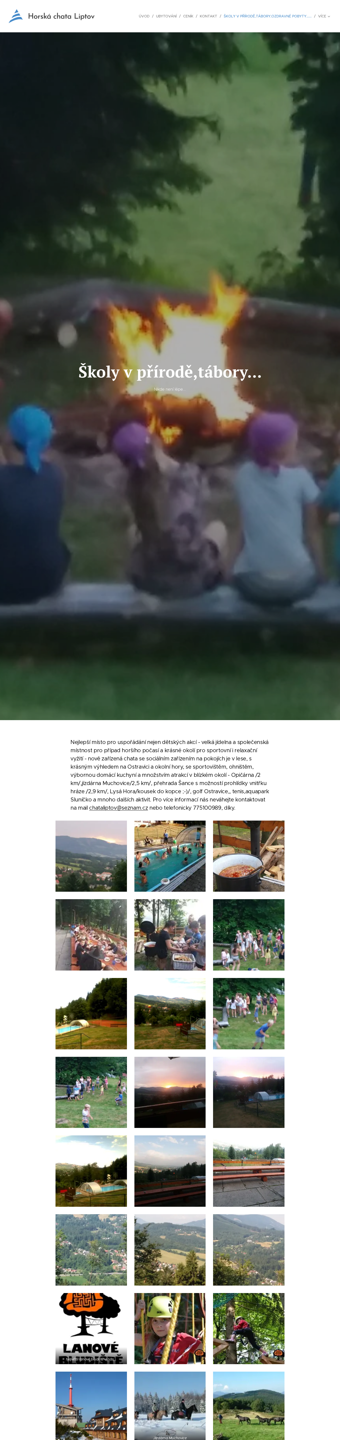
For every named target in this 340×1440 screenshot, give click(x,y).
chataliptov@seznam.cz (118, 807)
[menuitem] (146, 16)
